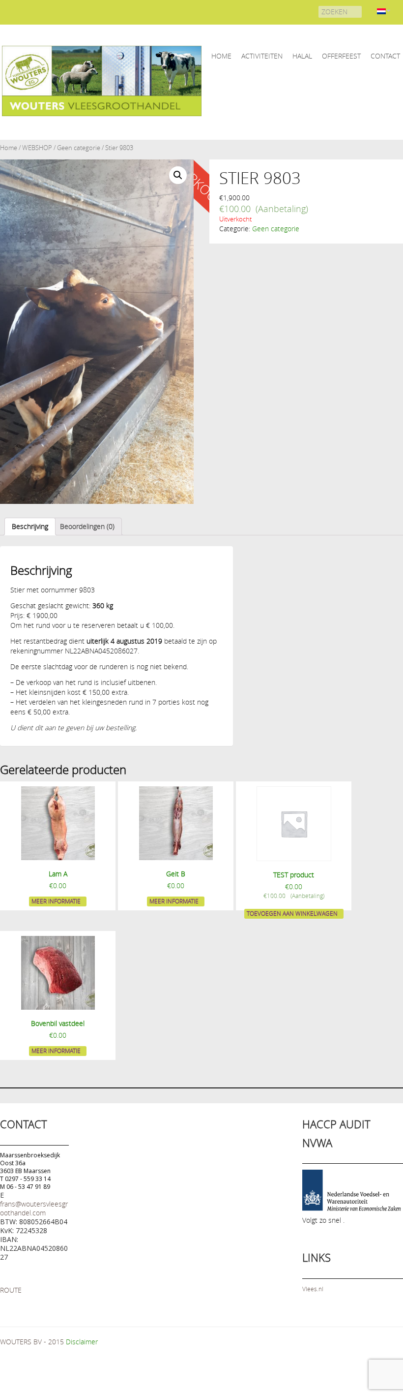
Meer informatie (56, 901)
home (221, 56)
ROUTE (11, 1290)
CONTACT (385, 56)
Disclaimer (82, 1341)
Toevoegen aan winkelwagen (292, 913)
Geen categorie (78, 148)
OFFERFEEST (341, 56)
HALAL (302, 56)
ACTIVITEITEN (262, 56)
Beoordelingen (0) (87, 526)
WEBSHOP (37, 148)
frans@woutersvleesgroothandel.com (34, 1208)
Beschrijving (30, 526)
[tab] (30, 526)
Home (8, 148)
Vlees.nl (312, 1289)
